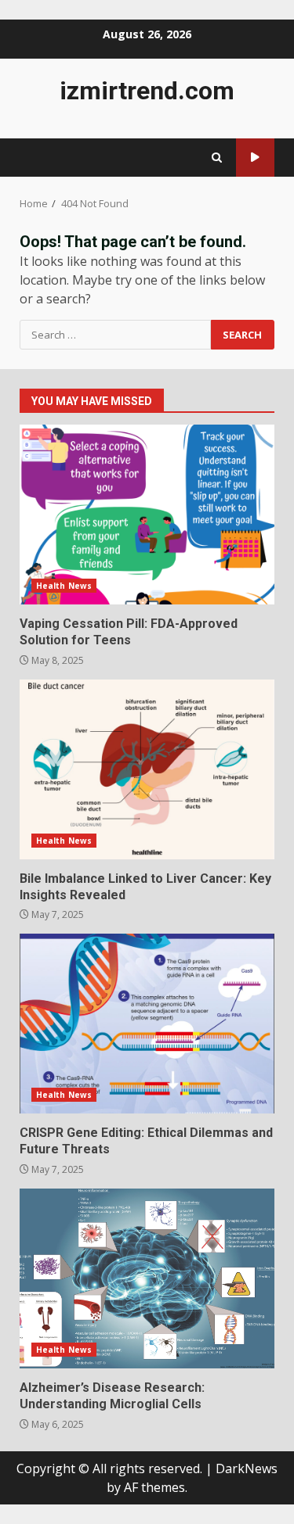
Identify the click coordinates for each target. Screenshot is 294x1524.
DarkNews (247, 1468)
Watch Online (255, 157)
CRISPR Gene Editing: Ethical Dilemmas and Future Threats (147, 1023)
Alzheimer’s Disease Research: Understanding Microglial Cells (147, 1278)
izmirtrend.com (147, 91)
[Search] (217, 157)
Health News (64, 585)
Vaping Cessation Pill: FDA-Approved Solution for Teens (147, 514)
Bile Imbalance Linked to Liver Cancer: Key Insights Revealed (147, 769)
